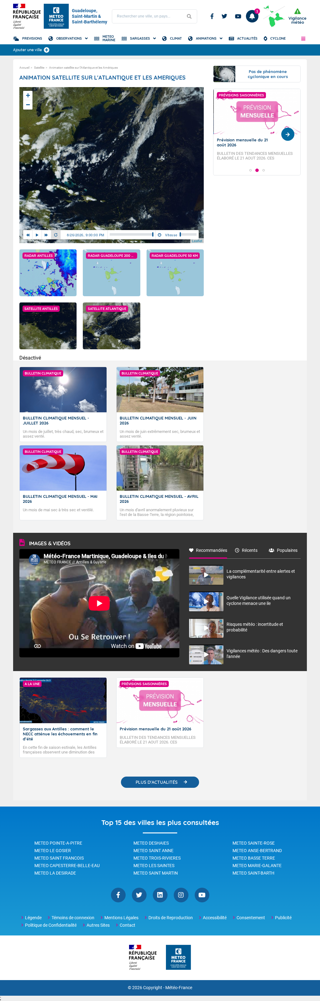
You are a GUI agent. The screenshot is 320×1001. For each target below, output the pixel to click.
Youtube (238, 16)
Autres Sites (98, 925)
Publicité (283, 917)
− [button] (28, 105)
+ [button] (28, 95)
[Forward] (46, 234)
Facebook (212, 16)
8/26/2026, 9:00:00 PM (85, 234)
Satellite (39, 67)
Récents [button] (250, 550)
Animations (206, 38)
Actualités (247, 38)
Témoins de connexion (73, 917)
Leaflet (197, 240)
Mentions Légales (121, 917)
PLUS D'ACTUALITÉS (157, 782)
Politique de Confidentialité (51, 925)
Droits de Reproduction (170, 917)
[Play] (37, 234)
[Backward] (27, 234)
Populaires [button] (287, 550)
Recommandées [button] (211, 550)
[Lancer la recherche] (189, 16)
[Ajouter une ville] (46, 50)
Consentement (251, 917)
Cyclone (278, 38)
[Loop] (56, 234)
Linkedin (160, 895)
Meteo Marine (108, 38)
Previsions (32, 38)
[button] (303, 38)
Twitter (224, 16)
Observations (69, 38)
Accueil (24, 67)
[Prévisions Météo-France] (56, 16)
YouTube (202, 895)
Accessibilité (215, 917)
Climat (176, 38)
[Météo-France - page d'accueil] (178, 958)
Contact (127, 925)
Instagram (181, 895)
